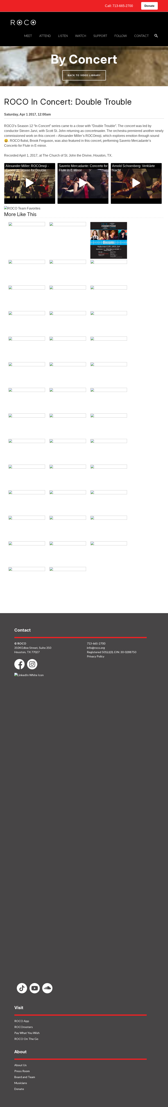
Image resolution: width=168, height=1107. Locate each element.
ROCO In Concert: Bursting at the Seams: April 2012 (26, 351)
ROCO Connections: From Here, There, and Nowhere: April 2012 (67, 277)
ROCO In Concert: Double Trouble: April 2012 (68, 377)
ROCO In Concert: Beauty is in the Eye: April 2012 (109, 326)
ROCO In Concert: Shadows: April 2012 (108, 477)
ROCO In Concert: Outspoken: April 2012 (108, 454)
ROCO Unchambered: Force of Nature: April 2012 (108, 533)
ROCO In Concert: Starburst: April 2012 (26, 502)
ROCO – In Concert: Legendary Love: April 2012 (26, 237)
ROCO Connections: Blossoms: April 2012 (109, 240)
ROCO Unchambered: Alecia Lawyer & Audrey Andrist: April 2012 (27, 536)
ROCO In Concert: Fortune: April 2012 (67, 400)
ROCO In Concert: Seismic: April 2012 (67, 477)
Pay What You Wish (27, 1033)
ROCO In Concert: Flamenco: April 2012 (27, 400)
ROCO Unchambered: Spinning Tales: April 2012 (67, 584)
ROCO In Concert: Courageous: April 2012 (108, 351)
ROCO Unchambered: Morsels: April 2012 (26, 582)
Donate (149, 5)
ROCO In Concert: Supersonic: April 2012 (67, 505)
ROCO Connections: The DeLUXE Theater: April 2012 (108, 300)
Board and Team (24, 1077)
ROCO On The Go (26, 1039)
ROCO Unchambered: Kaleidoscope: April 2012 (27, 559)
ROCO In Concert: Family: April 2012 (108, 374)
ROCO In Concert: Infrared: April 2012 (67, 425)
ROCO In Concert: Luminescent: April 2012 (109, 428)
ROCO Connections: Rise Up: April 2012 (26, 298)
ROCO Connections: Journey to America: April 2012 (108, 275)
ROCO (23, 23)
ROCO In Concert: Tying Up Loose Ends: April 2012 (108, 505)
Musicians (20, 1083)
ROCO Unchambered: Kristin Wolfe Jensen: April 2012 (68, 559)
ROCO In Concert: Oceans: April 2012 (67, 451)
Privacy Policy (95, 656)
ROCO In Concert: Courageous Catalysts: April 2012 (27, 377)
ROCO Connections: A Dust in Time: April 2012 (67, 237)
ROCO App (21, 1021)
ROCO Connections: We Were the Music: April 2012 (26, 326)
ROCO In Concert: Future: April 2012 (26, 425)
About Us (20, 1065)
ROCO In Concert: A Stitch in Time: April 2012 (68, 326)
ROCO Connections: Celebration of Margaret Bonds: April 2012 (26, 277)
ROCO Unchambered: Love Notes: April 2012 (108, 556)
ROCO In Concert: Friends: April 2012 (109, 400)
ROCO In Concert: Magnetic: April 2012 (26, 451)
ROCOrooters (23, 1027)
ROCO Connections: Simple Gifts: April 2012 (67, 300)
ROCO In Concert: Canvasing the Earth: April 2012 (67, 351)
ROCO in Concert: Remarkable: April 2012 (26, 479)
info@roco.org (96, 647)
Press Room (22, 1071)
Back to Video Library (84, 75)
